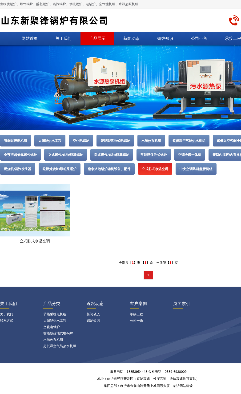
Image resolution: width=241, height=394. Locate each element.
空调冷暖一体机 (189, 155)
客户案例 (138, 303)
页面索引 (181, 303)
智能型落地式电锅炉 (115, 140)
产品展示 (97, 38)
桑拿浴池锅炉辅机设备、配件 (109, 169)
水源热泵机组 (151, 140)
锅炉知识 (165, 38)
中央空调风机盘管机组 (196, 169)
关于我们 (64, 38)
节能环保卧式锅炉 (154, 155)
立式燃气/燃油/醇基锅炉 (65, 155)
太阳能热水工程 (49, 140)
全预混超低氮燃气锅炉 (20, 155)
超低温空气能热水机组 (189, 140)
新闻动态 (131, 38)
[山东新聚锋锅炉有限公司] (56, 20)
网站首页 (30, 38)
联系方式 (6, 320)
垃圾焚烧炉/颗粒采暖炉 (59, 169)
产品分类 (51, 303)
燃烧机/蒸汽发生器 (17, 169)
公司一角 (199, 38)
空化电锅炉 (81, 140)
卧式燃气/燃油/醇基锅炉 (111, 155)
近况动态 (95, 303)
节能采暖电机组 (15, 140)
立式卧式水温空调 (155, 169)
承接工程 (136, 314)
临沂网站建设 (183, 386)
